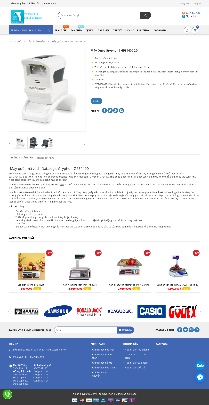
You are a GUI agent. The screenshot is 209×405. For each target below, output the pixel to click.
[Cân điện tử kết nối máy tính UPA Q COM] (129, 266)
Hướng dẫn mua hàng (137, 349)
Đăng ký (197, 3)
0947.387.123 (37, 356)
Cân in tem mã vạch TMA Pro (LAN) (80, 284)
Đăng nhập (185, 3)
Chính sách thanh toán (102, 356)
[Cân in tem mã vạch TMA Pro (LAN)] (80, 266)
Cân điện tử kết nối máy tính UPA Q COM (129, 284)
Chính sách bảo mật (103, 349)
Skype (189, 16)
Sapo (134, 393)
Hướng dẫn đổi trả (135, 367)
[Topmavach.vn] (26, 16)
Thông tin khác (45, 157)
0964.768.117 (20, 356)
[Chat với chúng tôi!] (200, 377)
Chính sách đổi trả (102, 362)
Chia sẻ (95, 111)
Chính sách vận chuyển (100, 374)
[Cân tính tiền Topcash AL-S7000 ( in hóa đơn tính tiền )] (178, 266)
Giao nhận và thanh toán (135, 356)
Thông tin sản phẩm (22, 157)
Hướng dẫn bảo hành (136, 362)
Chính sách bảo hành (104, 367)
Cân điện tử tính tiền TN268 (31, 284)
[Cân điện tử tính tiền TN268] (31, 266)
